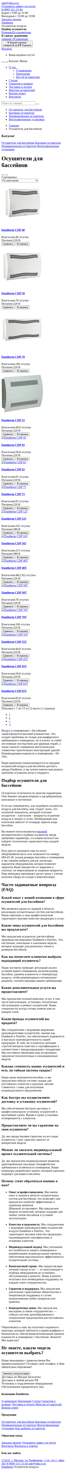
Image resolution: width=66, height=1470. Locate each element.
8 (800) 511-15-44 (12, 9)
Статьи (13, 80)
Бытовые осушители (21, 112)
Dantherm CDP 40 (13, 230)
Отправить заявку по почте (18, 6)
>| (10, 724)
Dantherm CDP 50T (14, 592)
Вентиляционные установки (27, 119)
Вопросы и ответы (26, 1445)
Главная (14, 125)
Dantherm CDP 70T (14, 617)
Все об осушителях (28, 77)
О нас (13, 67)
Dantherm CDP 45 (13, 444)
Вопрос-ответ (17, 93)
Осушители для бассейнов (25, 109)
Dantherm (7, 22)
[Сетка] (6, 174)
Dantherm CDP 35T (14, 641)
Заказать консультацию (16, 1373)
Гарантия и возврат (21, 83)
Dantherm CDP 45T (14, 666)
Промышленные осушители (26, 116)
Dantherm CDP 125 (13, 518)
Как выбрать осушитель (30, 1428)
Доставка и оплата (20, 86)
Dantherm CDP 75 (13, 494)
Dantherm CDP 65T (14, 691)
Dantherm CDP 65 (13, 469)
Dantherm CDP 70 (13, 356)
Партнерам (23, 73)
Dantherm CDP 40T (14, 567)
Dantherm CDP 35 (13, 420)
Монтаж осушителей (22, 90)
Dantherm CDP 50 (13, 293)
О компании (24, 70)
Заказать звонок (11, 19)
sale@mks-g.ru (10, 3)
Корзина (6, 48)
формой (42, 831)
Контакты (15, 96)
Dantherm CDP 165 (13, 543)
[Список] (2, 174)
